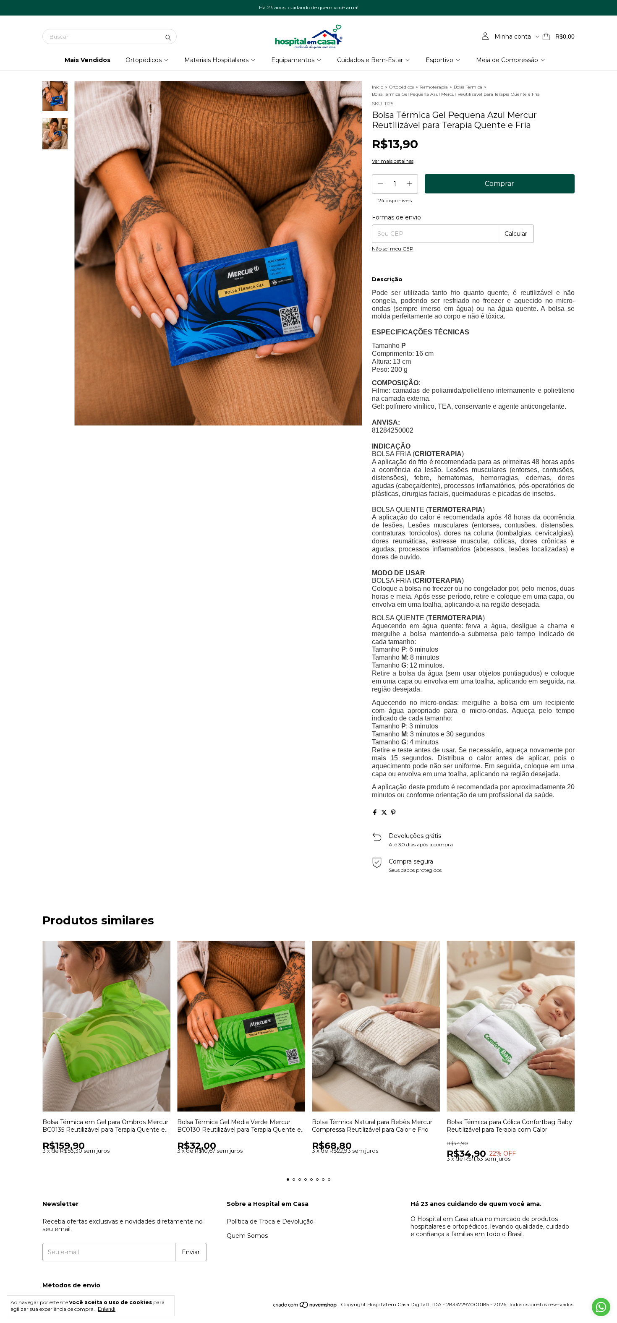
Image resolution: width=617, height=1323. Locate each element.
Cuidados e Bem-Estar (370, 60)
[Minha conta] (485, 36)
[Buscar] (168, 36)
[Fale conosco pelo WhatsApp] (601, 1307)
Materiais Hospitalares (216, 60)
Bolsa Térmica (468, 87)
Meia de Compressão (507, 60)
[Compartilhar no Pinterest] (393, 812)
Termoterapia (434, 87)
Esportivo (439, 60)
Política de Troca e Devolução (270, 1221)
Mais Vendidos (87, 60)
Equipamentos (292, 60)
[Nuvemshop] (305, 1306)
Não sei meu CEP (392, 248)
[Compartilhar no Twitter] (384, 812)
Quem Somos (247, 1235)
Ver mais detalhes (392, 161)
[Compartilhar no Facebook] (375, 812)
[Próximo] (60, 306)
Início (377, 87)
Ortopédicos (143, 60)
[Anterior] (50, 306)
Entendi (106, 1309)
